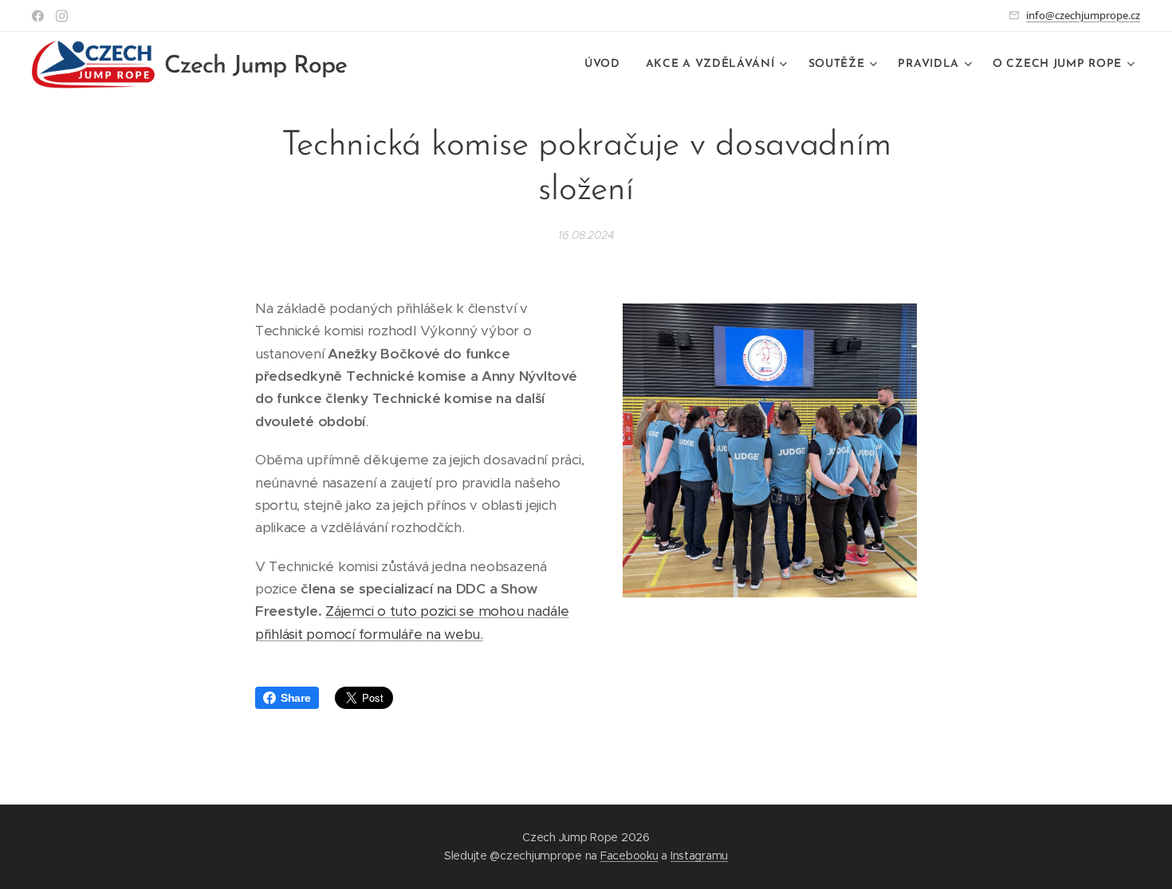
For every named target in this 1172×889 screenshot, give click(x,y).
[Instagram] (62, 15)
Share (296, 697)
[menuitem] (606, 64)
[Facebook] (38, 15)
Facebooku (629, 855)
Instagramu (699, 855)
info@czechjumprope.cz (1083, 15)
